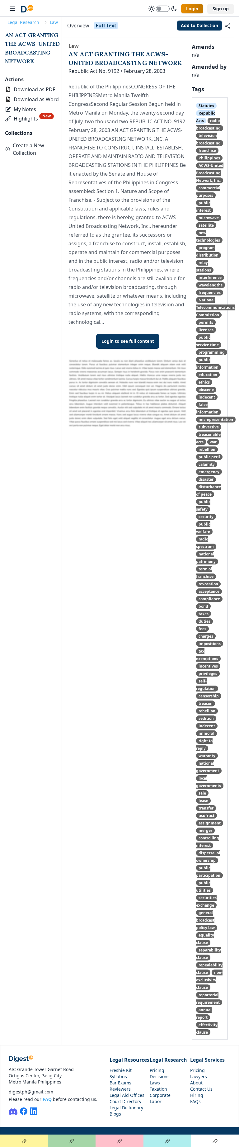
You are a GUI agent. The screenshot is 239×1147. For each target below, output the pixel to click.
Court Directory (125, 1101)
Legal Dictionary (126, 1108)
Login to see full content (127, 341)
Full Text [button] (106, 25)
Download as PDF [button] (34, 89)
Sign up (221, 9)
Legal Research (23, 22)
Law (54, 22)
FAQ (47, 1099)
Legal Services (207, 1059)
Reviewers (120, 1089)
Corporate (160, 1095)
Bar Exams (120, 1083)
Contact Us (201, 1089)
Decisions (160, 1076)
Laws (155, 1083)
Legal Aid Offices (127, 1095)
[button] (21, 109)
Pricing (157, 1070)
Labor (156, 1101)
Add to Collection (199, 25)
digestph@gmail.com (31, 1092)
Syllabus (118, 1076)
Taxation (158, 1089)
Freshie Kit (121, 1070)
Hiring (196, 1095)
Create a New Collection (28, 149)
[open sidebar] (12, 8)
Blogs (115, 1114)
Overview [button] (78, 25)
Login (192, 9)
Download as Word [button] (36, 99)
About (196, 1083)
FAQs (195, 1101)
